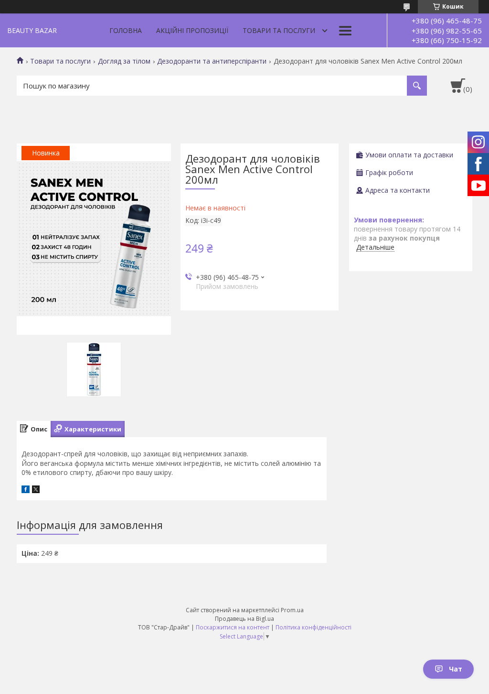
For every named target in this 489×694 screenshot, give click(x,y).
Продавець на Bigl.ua (244, 619)
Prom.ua (292, 610)
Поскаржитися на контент (232, 627)
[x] (36, 490)
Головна (125, 30)
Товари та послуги (279, 30)
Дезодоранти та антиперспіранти (211, 61)
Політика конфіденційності (313, 627)
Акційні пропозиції (192, 30)
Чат (455, 668)
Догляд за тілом (124, 61)
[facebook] (25, 490)
